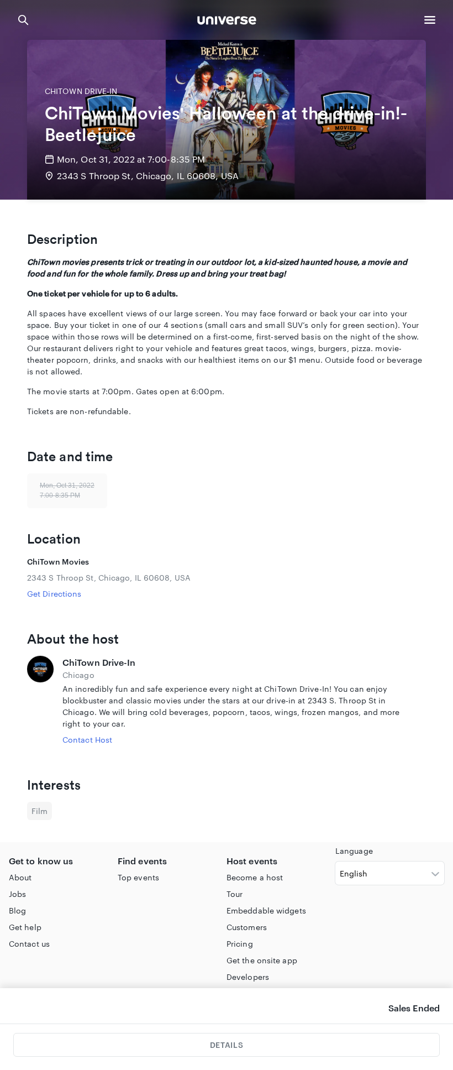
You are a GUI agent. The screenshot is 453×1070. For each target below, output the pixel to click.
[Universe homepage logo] (226, 22)
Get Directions (54, 593)
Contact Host (87, 739)
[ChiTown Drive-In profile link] (40, 700)
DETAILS (226, 1045)
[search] (23, 19)
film (39, 811)
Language (354, 850)
